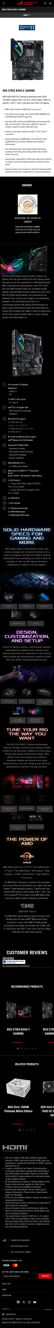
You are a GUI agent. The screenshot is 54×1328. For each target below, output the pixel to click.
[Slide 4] (29, 1048)
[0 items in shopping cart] (50, 3)
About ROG (6, 1284)
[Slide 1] (18, 1048)
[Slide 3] (25, 1048)
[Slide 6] (36, 1048)
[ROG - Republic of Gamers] (27, 3)
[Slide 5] (32, 1048)
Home (4, 1290)
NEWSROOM (6, 1295)
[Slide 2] (21, 1048)
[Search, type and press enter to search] (45, 3)
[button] (3, 3)
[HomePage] (4, 1240)
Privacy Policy (8, 1319)
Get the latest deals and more (15, 1272)
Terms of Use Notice (23, 1319)
